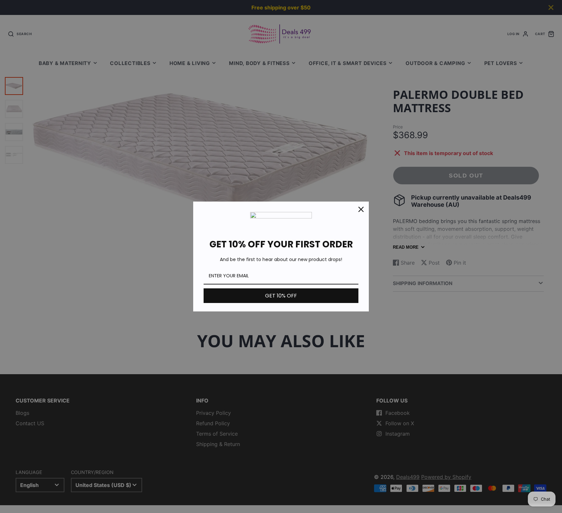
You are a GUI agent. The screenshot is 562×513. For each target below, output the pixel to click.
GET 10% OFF (281, 295)
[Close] (361, 209)
